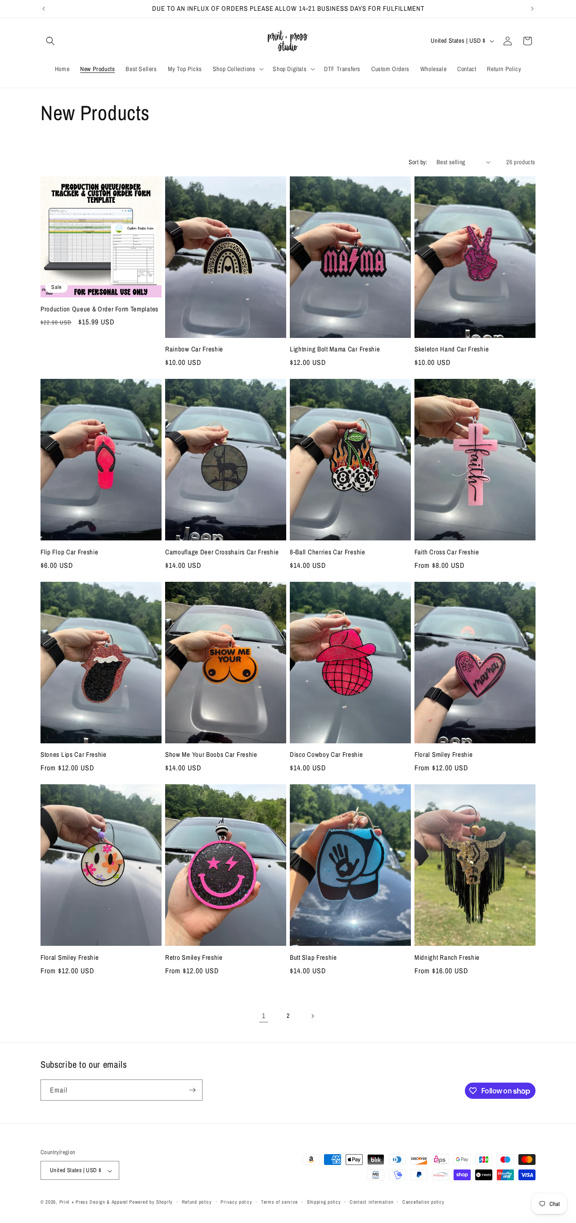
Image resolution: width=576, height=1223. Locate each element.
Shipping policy (324, 1202)
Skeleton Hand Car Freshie (451, 349)
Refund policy (197, 1202)
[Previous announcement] (44, 8)
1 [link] (264, 1016)
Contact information (371, 1202)
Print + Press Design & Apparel (93, 1202)
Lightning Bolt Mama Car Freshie (335, 349)
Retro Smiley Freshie (194, 957)
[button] (50, 41)
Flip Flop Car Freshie (69, 552)
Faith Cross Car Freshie (446, 552)
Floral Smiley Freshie (443, 755)
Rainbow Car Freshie (194, 349)
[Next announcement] (532, 8)
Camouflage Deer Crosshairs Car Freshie (222, 552)
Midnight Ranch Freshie (447, 957)
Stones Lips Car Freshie (73, 755)
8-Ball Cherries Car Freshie (327, 552)
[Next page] (312, 1016)
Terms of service (279, 1202)
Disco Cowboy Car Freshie (326, 755)
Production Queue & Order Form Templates (99, 309)
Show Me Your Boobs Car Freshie (211, 755)
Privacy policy (236, 1202)
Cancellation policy (423, 1202)
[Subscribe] (192, 1090)
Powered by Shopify (151, 1202)
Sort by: (418, 162)
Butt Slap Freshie (313, 957)
